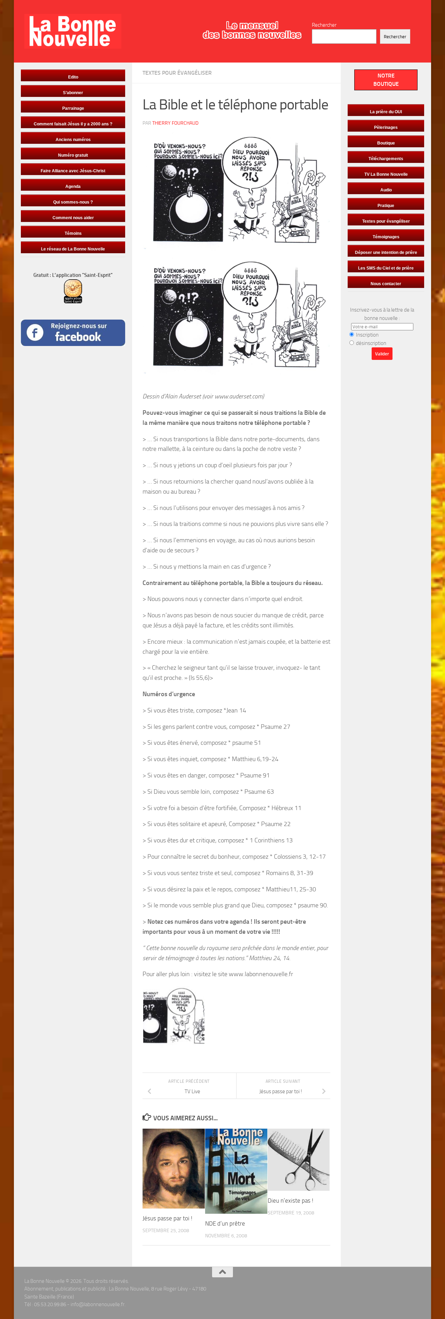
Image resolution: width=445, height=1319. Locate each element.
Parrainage (73, 108)
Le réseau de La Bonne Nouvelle (73, 249)
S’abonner (73, 92)
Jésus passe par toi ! (167, 1218)
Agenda (73, 186)
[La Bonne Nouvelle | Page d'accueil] (72, 31)
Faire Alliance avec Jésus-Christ (73, 170)
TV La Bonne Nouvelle (386, 174)
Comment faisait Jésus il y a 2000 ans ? (73, 124)
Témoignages (386, 236)
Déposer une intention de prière (386, 252)
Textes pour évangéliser (177, 72)
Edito (73, 77)
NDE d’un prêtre (225, 1223)
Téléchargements (386, 158)
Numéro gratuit (73, 155)
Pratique (386, 205)
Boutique (386, 143)
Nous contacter (386, 283)
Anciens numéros (73, 139)
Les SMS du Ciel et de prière (386, 268)
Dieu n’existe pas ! (290, 1200)
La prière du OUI (386, 111)
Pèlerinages (386, 127)
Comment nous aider (73, 217)
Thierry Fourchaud (175, 123)
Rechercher (324, 25)
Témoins (73, 233)
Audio (386, 190)
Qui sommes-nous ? (73, 202)
